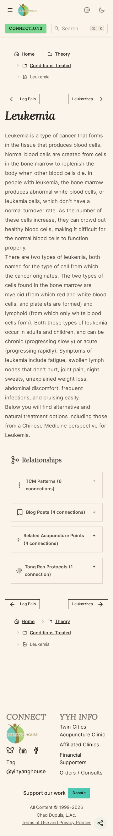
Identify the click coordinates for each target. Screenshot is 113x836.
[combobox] (79, 28)
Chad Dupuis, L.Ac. (56, 815)
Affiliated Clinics (79, 744)
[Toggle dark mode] (101, 10)
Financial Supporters (73, 758)
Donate (79, 792)
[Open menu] (10, 10)
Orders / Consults (81, 772)
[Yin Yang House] (27, 10)
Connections (25, 28)
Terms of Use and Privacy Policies (56, 822)
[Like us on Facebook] (36, 750)
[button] (87, 10)
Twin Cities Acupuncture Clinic (82, 730)
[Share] (100, 823)
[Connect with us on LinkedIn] (23, 750)
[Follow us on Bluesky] (10, 750)
